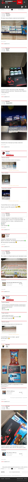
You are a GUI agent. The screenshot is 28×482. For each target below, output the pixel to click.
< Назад (2, 9)
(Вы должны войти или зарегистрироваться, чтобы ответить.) (15, 467)
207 (19, 9)
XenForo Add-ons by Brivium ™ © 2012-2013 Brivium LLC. (11, 475)
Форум (19, 2)
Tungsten (2, 478)
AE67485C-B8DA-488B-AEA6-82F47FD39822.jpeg (15, 282)
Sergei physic (9, 102)
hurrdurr (8, 214)
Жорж (7, 49)
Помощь (25, 478)
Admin (3, 43)
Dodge (7, 235)
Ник (7, 407)
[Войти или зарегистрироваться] (25, 6)
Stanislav (8, 14)
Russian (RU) (7, 478)
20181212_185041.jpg (11, 391)
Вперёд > (22, 9)
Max (7, 346)
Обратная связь (20, 478)
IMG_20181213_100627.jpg (11, 452)
